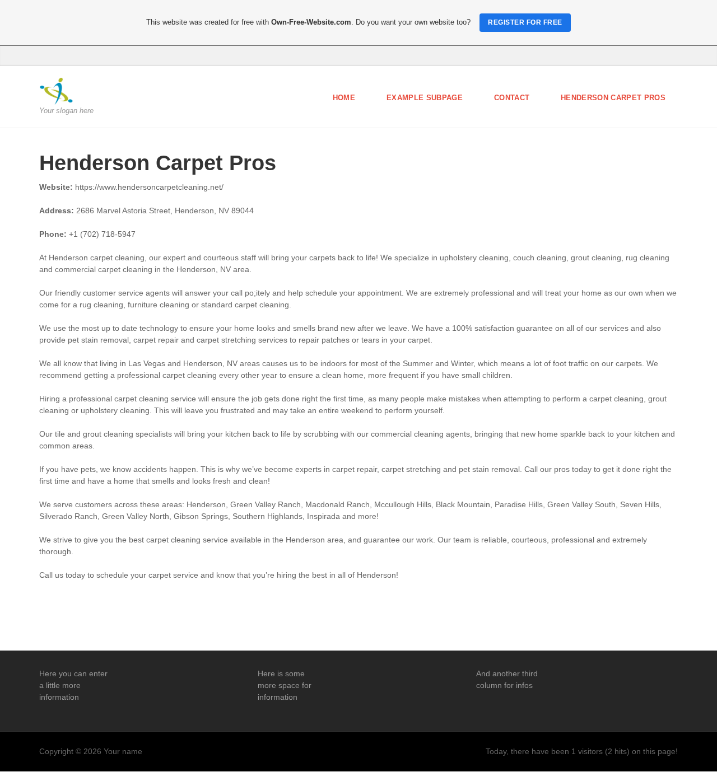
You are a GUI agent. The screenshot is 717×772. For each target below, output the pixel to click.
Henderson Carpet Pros (613, 97)
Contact (511, 97)
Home (344, 97)
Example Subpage (425, 97)
